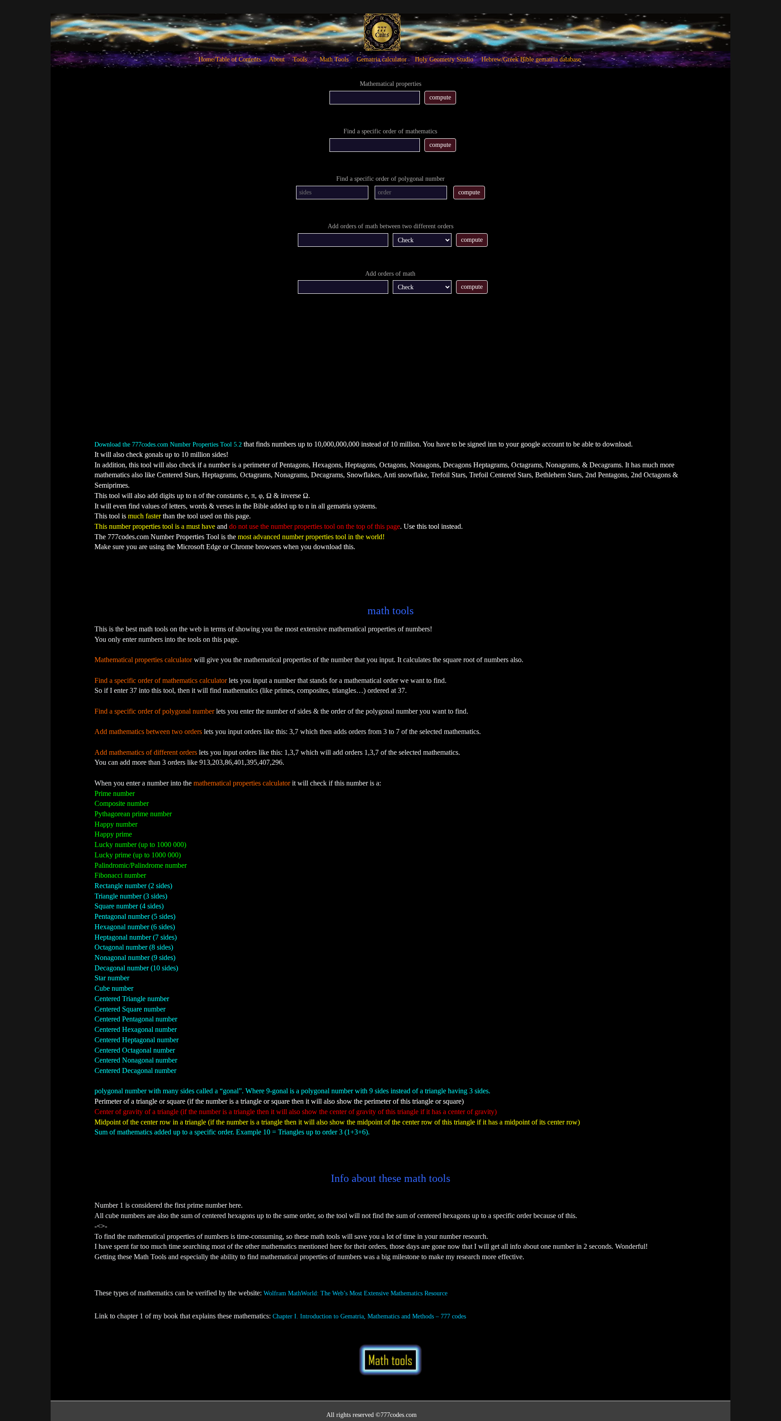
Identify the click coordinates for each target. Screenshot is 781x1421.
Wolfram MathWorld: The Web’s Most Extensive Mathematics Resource (355, 1293)
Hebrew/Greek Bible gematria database (531, 59)
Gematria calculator (382, 59)
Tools (300, 59)
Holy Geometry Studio (444, 59)
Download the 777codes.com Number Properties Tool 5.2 (168, 444)
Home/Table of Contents (229, 59)
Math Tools (334, 59)
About (277, 59)
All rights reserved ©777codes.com (371, 1415)
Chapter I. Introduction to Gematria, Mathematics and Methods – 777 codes (369, 1316)
